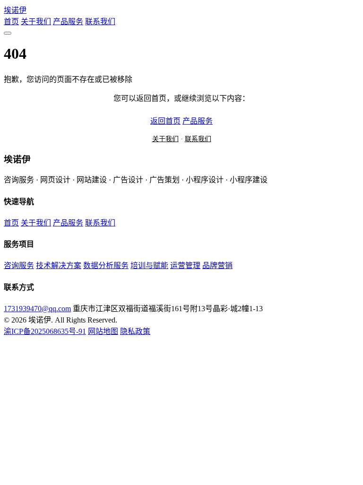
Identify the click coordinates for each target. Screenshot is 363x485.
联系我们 (100, 22)
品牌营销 (217, 265)
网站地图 (103, 331)
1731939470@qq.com (37, 309)
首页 (11, 22)
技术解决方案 (58, 265)
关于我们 (36, 22)
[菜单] (7, 33)
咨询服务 (19, 265)
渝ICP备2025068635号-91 (45, 331)
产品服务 (68, 22)
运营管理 (185, 265)
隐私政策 (135, 331)
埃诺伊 (15, 10)
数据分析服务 (106, 265)
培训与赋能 (149, 265)
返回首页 (165, 121)
